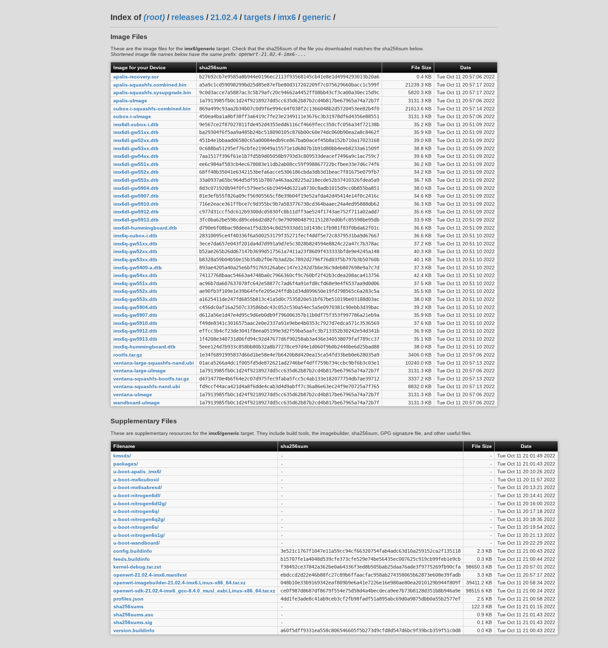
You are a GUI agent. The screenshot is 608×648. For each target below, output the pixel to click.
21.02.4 (224, 17)
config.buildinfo (132, 551)
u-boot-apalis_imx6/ (137, 471)
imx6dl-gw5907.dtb (136, 196)
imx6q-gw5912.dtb (135, 331)
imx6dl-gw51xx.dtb (136, 132)
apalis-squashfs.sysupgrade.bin (152, 92)
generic (316, 17)
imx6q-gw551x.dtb (135, 283)
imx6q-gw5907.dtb (135, 315)
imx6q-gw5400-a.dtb (137, 267)
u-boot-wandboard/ (136, 543)
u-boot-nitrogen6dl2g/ (139, 503)
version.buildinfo (133, 630)
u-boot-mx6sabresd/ (137, 487)
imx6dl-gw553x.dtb (136, 180)
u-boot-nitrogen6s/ (136, 527)
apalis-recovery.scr (136, 76)
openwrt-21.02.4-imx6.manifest (150, 575)
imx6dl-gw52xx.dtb (136, 140)
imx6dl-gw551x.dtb (136, 164)
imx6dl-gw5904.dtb (136, 188)
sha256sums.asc (133, 614)
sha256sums (128, 606)
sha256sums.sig (132, 622)
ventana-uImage (132, 394)
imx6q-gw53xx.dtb (135, 259)
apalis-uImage (130, 100)
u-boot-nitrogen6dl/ (136, 495)
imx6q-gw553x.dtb (135, 299)
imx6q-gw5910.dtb (135, 323)
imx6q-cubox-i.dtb (135, 235)
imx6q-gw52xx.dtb (135, 251)
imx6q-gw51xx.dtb (135, 243)
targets (257, 17)
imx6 (287, 17)
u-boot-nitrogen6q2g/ (139, 519)
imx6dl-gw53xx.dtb (136, 148)
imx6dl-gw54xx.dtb (136, 156)
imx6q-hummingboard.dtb (144, 346)
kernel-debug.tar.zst (137, 567)
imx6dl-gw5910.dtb (136, 204)
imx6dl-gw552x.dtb (136, 172)
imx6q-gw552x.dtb (135, 291)
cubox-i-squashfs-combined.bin (152, 108)
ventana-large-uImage (139, 370)
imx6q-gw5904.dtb (135, 307)
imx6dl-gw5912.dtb (136, 211)
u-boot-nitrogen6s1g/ (139, 535)
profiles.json (128, 599)
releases (187, 17)
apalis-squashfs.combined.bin (149, 85)
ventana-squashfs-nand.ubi (146, 386)
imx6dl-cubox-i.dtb (136, 124)
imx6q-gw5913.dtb (135, 339)
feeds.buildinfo (131, 559)
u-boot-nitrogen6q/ (136, 511)
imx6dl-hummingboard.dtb (145, 228)
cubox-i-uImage (132, 116)
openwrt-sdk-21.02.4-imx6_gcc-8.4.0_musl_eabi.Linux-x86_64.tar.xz (194, 591)
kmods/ (122, 455)
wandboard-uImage (136, 402)
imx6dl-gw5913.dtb (136, 220)
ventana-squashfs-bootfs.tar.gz (151, 378)
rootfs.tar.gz (127, 355)
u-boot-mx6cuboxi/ (136, 479)
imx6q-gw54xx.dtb (135, 275)
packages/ (125, 464)
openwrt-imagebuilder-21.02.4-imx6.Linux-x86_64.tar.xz (179, 582)
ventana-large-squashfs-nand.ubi (153, 363)
